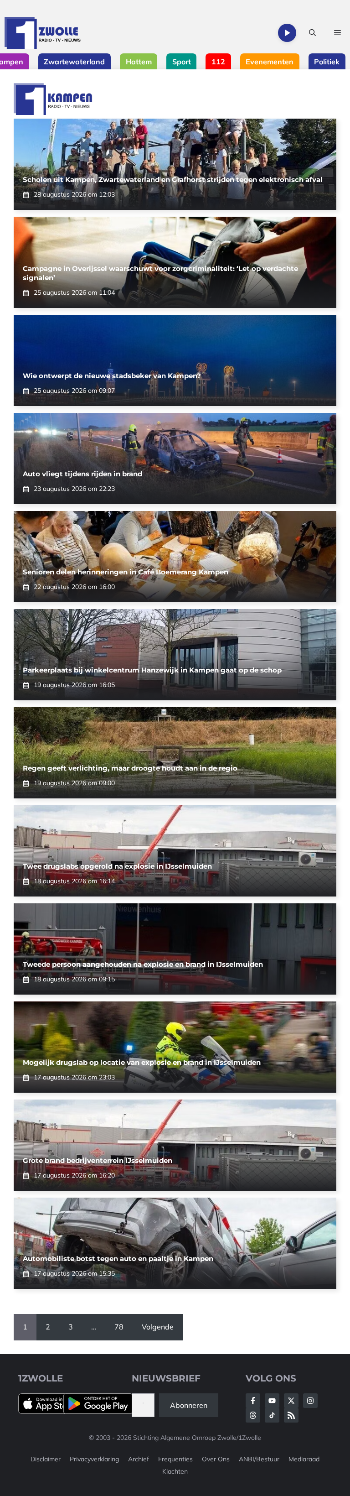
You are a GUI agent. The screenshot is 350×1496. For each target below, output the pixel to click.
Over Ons (216, 1459)
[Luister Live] (287, 33)
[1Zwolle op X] (291, 1400)
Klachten (175, 1471)
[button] (312, 32)
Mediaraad (303, 1459)
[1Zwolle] (43, 32)
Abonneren (188, 1405)
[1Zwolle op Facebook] (253, 1400)
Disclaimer (46, 1459)
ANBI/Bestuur (259, 1459)
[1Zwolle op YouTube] (272, 1415)
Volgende (158, 1326)
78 (119, 1326)
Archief (138, 1459)
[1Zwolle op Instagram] (310, 1400)
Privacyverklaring (94, 1459)
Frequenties (175, 1459)
